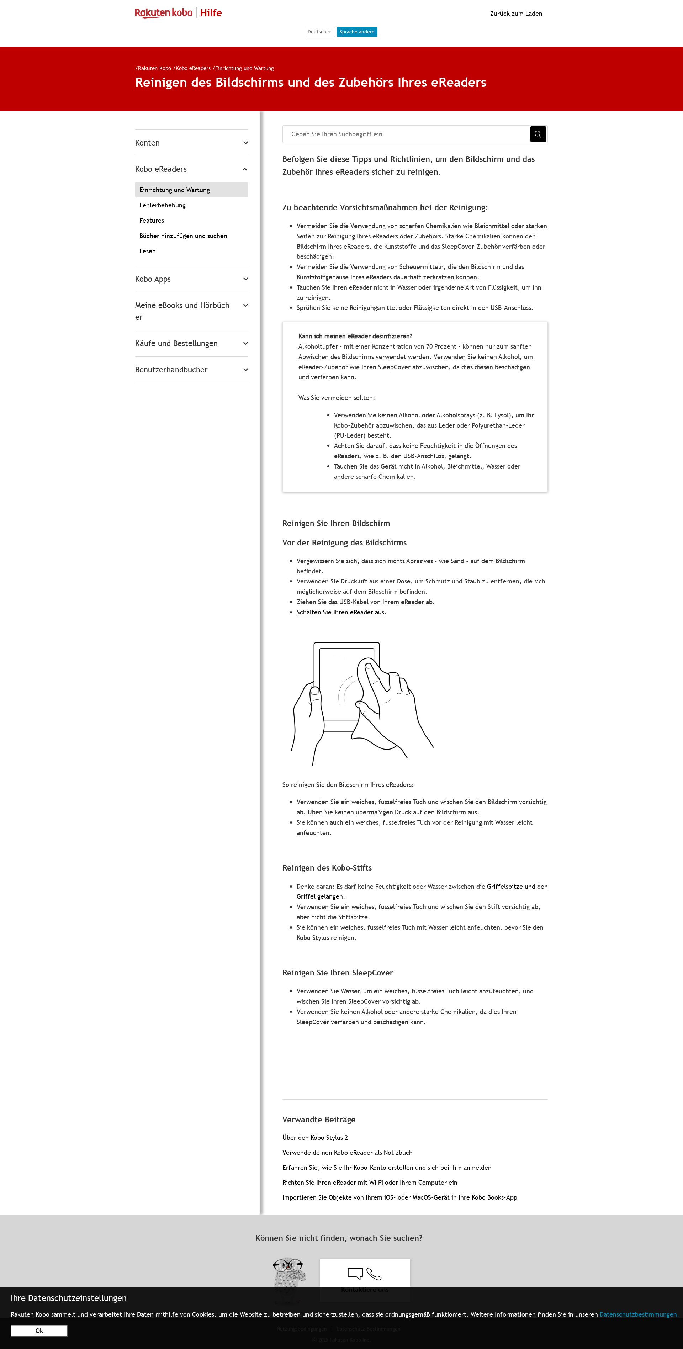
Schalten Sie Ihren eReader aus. (342, 612)
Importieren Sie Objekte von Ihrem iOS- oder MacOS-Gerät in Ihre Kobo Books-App (399, 1197)
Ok (39, 1331)
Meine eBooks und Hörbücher (182, 311)
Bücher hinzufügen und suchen (183, 236)
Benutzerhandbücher (171, 370)
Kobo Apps (153, 279)
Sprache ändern (357, 31)
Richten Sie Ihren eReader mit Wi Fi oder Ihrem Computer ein (369, 1182)
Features (151, 220)
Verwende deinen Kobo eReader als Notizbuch (347, 1152)
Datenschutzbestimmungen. (639, 1314)
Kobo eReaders (193, 68)
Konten (147, 143)
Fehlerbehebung (162, 205)
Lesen (147, 251)
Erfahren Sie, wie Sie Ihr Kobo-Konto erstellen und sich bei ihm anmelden (387, 1167)
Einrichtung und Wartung (244, 68)
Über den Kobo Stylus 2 (315, 1137)
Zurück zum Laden (515, 13)
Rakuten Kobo (154, 68)
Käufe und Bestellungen (176, 343)
